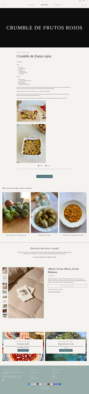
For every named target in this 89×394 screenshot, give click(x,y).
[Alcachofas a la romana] (44, 212)
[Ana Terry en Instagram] (3, 380)
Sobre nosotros (55, 372)
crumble (18, 52)
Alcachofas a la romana (44, 235)
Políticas (53, 378)
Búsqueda (54, 376)
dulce (21, 52)
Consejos (32, 376)
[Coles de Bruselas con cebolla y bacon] (16, 212)
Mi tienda (57, 4)
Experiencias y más (34, 378)
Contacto (54, 374)
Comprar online (34, 372)
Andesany (47, 388)
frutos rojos (25, 52)
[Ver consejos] (23, 346)
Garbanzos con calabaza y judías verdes (73, 235)
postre (28, 52)
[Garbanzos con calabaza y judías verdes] (73, 212)
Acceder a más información (54, 291)
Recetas (32, 374)
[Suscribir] (20, 376)
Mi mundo (31, 4)
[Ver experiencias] (66, 346)
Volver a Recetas (45, 176)
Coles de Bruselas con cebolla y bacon (16, 235)
